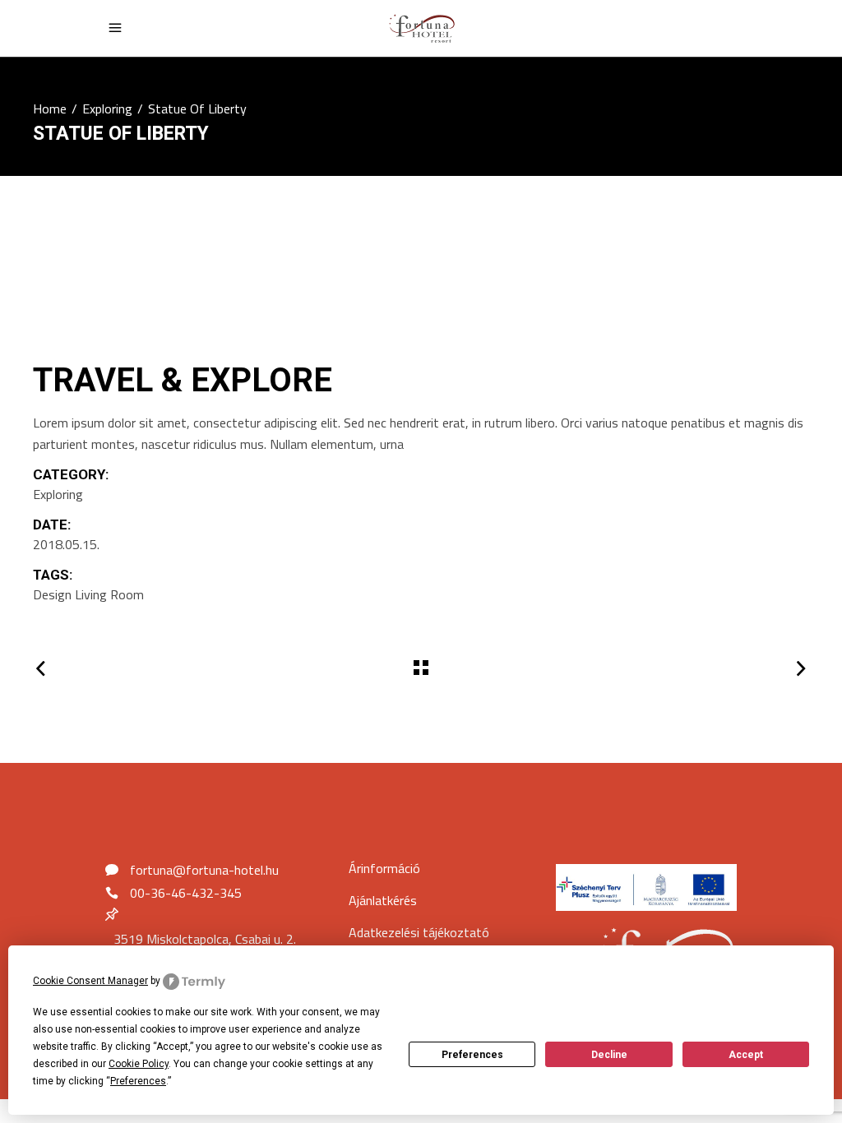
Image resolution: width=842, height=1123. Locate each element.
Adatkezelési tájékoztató (419, 932)
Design (52, 594)
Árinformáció (384, 868)
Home (50, 108)
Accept (746, 1055)
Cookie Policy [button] (139, 1064)
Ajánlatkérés (383, 900)
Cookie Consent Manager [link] (90, 981)
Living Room (109, 594)
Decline (609, 1055)
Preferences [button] (138, 1081)
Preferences (472, 1055)
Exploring (107, 108)
